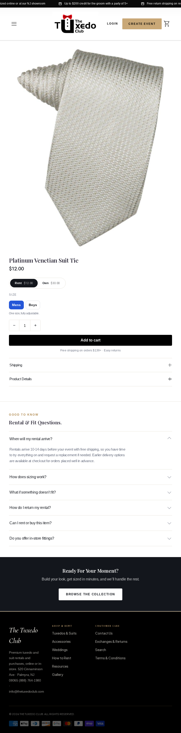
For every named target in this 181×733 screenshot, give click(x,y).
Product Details (20, 379)
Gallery (57, 674)
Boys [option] (33, 305)
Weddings (60, 650)
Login (112, 23)
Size (12, 294)
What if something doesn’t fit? (32, 492)
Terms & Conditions (110, 658)
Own (51, 283)
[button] (14, 24)
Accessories (61, 641)
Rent (24, 283)
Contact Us (104, 633)
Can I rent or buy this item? (30, 523)
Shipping (15, 365)
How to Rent (61, 658)
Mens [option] (16, 305)
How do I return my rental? (30, 508)
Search (100, 650)
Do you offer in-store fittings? (31, 538)
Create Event (142, 24)
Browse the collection (90, 594)
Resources (60, 666)
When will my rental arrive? (30, 439)
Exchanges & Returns (111, 641)
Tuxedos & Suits (64, 633)
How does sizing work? (27, 477)
